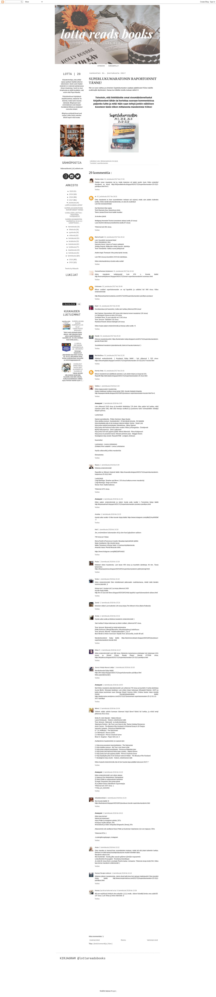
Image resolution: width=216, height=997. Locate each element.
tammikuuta (72, 256)
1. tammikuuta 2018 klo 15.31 (110, 616)
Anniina (97, 514)
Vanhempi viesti (152, 940)
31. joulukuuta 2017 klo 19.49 (112, 286)
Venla (97, 579)
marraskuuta (72, 227)
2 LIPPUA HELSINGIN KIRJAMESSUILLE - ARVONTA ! (77, 346)
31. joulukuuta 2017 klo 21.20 (114, 355)
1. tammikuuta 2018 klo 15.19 (110, 579)
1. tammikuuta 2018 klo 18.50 (113, 685)
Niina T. (97, 650)
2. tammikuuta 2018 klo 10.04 (110, 708)
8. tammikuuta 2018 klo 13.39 (127, 890)
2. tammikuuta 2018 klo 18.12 (113, 813)
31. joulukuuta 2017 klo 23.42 (114, 371)
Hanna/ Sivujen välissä (103, 873)
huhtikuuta (72, 247)
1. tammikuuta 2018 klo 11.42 (113, 499)
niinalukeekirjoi (100, 798)
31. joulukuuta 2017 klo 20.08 (110, 306)
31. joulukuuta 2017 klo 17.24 (114, 179)
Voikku (97, 386)
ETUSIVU (101, 66)
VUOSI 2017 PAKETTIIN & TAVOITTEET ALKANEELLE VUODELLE (78, 367)
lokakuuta (72, 229)
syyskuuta (72, 232)
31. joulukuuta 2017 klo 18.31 (107, 196)
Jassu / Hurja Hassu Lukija (104, 667)
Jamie (97, 603)
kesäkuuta (72, 241)
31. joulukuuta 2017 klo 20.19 (110, 336)
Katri (97, 306)
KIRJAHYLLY (113, 66)
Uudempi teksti (95, 940)
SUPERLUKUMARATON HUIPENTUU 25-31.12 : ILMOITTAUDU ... (74, 221)
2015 (71, 262)
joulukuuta (72, 203)
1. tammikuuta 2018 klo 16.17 (111, 650)
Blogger (113, 991)
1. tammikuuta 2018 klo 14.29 (110, 562)
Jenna (97, 616)
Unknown (98, 286)
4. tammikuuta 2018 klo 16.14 (122, 873)
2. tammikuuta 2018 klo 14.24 (116, 798)
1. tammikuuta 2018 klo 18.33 (125, 667)
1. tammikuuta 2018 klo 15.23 (110, 603)
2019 (71, 194)
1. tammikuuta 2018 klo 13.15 (111, 514)
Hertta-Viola (99, 371)
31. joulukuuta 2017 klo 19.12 (114, 237)
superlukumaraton (102, 163)
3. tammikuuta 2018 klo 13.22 (109, 847)
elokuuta (72, 235)
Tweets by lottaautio (71, 268)
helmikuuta (72, 253)
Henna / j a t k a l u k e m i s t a (105, 890)
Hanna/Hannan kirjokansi (104, 271)
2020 (72, 191)
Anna (97, 847)
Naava (97, 465)
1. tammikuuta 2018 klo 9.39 (109, 465)
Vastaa (97, 189)
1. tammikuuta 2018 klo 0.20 (110, 386)
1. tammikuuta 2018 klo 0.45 (112, 403)
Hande (97, 336)
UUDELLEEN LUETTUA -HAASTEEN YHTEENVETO (73, 214)
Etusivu (123, 940)
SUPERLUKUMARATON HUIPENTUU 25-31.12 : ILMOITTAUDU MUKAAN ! (78, 325)
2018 (71, 197)
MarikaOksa (99, 355)
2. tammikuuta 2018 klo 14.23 (113, 772)
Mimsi (97, 708)
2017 (71, 200)
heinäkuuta (72, 238)
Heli (96, 529)
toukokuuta (72, 244)
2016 (71, 259)
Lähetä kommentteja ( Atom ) (102, 944)
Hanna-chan (99, 179)
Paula (97, 562)
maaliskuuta (72, 250)
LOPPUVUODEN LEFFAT (73, 205)
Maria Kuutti (99, 237)
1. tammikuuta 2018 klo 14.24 (108, 529)
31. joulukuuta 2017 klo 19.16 (124, 271)
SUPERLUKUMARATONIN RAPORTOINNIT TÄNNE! (73, 209)
